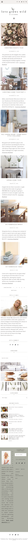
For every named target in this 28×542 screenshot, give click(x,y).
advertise (17, 471)
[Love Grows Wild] (14, 11)
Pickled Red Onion (15, 421)
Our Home (20, 432)
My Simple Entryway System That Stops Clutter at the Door (16, 430)
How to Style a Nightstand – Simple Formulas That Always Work (16, 416)
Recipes (10, 423)
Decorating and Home (13, 419)
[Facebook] (17, 2)
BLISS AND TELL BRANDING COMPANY (19, 539)
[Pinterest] (19, 2)
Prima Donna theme (13, 538)
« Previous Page (7, 287)
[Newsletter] (21, 2)
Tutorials (20, 419)
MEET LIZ (22, 469)
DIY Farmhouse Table (14, 267)
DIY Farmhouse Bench (14, 224)
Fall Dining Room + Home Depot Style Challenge (14, 135)
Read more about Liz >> (7, 335)
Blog (16, 478)
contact (17, 469)
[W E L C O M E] (14, 315)
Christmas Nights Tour (14, 48)
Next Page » (14, 290)
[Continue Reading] (20, 106)
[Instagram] (24, 2)
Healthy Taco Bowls (16, 407)
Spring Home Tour (14, 180)
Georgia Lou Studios (23, 538)
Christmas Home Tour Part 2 (14, 92)
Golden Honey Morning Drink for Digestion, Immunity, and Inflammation (17, 437)
